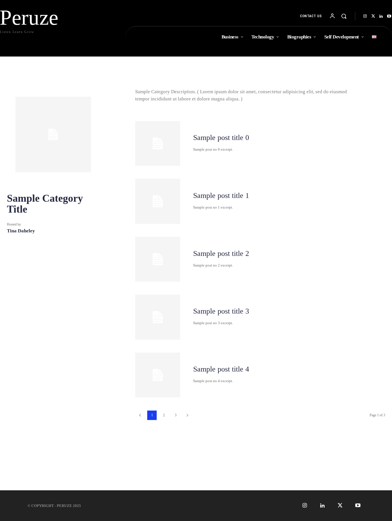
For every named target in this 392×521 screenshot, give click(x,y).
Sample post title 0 (221, 137)
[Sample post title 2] (157, 259)
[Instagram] (365, 16)
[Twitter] (373, 16)
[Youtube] (358, 505)
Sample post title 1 (221, 195)
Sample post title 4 (221, 369)
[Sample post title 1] (157, 201)
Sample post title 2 (221, 253)
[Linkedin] (381, 16)
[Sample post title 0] (157, 143)
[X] (340, 505)
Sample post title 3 (221, 311)
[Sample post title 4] (157, 375)
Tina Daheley (21, 231)
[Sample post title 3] (157, 317)
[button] (344, 16)
